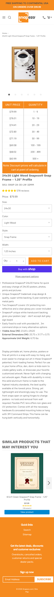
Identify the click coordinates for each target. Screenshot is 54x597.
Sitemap (27, 534)
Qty (5, 260)
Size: (4, 202)
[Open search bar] (10, 17)
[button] (25, 64)
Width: (5, 244)
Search (27, 529)
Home (4, 33)
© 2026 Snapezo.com (24, 589)
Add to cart (40, 261)
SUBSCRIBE (44, 579)
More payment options (27, 276)
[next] (49, 483)
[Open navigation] (4, 17)
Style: (5, 230)
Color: (5, 216)
